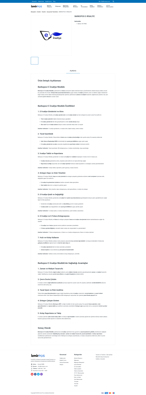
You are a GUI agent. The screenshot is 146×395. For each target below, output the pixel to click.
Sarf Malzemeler (78, 379)
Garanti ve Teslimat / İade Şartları (104, 354)
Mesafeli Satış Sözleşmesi (102, 357)
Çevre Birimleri (77, 364)
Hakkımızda (41, 1)
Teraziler (76, 381)
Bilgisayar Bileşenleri (79, 362)
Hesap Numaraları (64, 362)
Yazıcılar (76, 383)
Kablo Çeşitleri (77, 368)
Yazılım (44, 12)
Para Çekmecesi (78, 375)
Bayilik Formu (48, 1)
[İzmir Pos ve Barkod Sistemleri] (38, 6)
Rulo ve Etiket (77, 377)
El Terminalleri (77, 366)
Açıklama (73, 71)
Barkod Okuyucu (78, 358)
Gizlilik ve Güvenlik (100, 359)
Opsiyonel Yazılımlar (52, 12)
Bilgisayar (76, 360)
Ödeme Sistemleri (78, 371)
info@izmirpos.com (105, 1)
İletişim (61, 364)
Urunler (39, 12)
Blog (54, 1)
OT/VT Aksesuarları (79, 373)
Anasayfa (34, 1)
